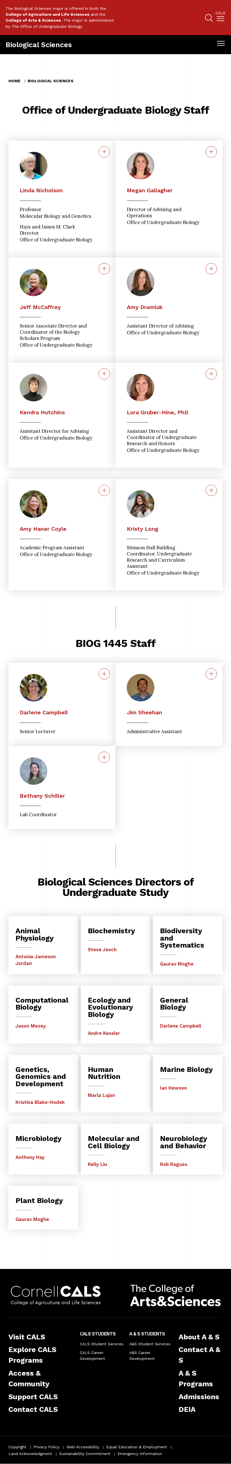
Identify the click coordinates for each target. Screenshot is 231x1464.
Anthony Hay (30, 1157)
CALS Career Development (92, 1355)
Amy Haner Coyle (43, 529)
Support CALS (33, 1396)
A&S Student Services (149, 1344)
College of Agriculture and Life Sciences (47, 14)
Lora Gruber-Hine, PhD (157, 412)
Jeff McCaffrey (40, 307)
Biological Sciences (39, 44)
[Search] (209, 18)
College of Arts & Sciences (33, 20)
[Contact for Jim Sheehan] (211, 674)
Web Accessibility (82, 1447)
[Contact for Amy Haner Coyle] (104, 490)
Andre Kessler (104, 1033)
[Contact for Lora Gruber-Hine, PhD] (211, 373)
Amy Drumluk (145, 307)
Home (14, 81)
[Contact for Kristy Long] (211, 490)
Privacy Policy (46, 1447)
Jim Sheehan (144, 712)
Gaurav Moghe (177, 964)
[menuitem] (220, 17)
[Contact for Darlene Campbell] (104, 674)
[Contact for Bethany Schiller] (104, 757)
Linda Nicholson (41, 190)
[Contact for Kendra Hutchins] (104, 373)
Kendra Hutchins (42, 412)
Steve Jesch (102, 949)
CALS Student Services (101, 1344)
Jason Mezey (30, 1026)
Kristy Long (142, 529)
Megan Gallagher (150, 190)
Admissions (199, 1396)
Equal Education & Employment (136, 1447)
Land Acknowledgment (30, 1453)
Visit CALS (26, 1337)
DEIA (187, 1409)
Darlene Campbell (44, 712)
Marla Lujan (101, 1095)
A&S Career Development (142, 1355)
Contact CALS (33, 1409)
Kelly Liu (97, 1164)
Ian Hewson (173, 1088)
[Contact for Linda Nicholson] (104, 151)
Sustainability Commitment (84, 1453)
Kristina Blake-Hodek (40, 1102)
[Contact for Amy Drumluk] (211, 268)
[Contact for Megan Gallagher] (211, 151)
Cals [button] (220, 13)
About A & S (199, 1337)
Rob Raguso (173, 1164)
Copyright (17, 1447)
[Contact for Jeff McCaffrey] (104, 268)
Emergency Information (139, 1453)
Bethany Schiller (42, 796)
